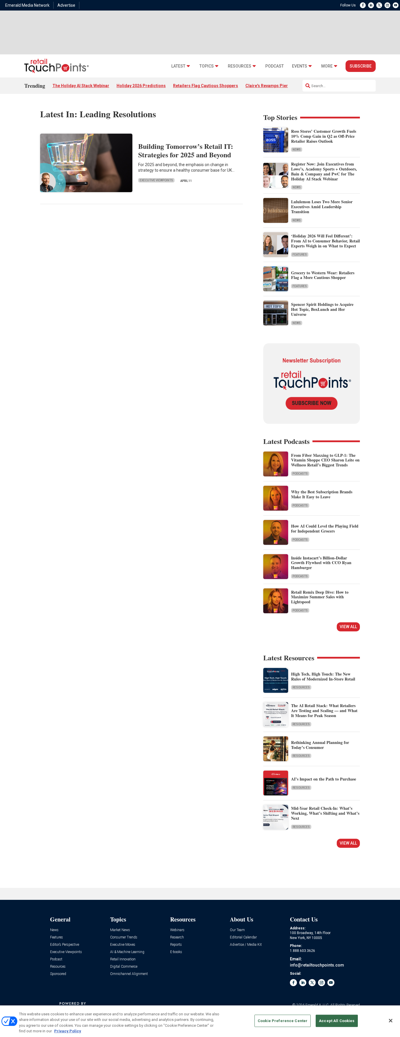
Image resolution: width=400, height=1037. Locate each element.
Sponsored (58, 974)
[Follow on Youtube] (396, 5)
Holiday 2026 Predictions (141, 85)
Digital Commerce (123, 967)
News (297, 149)
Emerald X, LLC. (317, 1005)
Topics (206, 66)
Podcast (274, 66)
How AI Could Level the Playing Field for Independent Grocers (324, 528)
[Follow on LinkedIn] (371, 5)
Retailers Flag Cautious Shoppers (205, 85)
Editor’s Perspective (64, 945)
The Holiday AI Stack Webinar (80, 85)
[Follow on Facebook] (363, 5)
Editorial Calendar (243, 937)
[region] (200, 1021)
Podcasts (300, 473)
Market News (120, 930)
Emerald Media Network (27, 5)
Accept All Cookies (336, 1021)
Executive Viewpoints (156, 180)
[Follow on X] (379, 5)
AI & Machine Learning (127, 952)
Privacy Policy (67, 1031)
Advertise (66, 5)
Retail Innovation (123, 959)
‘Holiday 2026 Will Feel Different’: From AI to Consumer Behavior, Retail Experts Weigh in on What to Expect (325, 241)
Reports (176, 945)
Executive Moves (122, 945)
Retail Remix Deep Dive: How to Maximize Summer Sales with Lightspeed (319, 597)
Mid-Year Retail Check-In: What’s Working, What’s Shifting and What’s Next (325, 813)
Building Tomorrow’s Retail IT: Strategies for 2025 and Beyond (185, 150)
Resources (239, 66)
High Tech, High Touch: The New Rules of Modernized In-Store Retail (323, 676)
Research (177, 937)
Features (300, 254)
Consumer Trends (123, 937)
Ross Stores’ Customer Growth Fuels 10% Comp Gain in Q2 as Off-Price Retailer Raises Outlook (323, 136)
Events (299, 66)
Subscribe (361, 66)
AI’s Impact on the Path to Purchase (323, 779)
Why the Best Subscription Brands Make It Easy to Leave (321, 494)
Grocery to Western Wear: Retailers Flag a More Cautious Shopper (322, 275)
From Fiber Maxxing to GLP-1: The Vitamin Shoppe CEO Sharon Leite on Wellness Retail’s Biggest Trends (325, 460)
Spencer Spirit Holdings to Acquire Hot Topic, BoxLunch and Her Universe (322, 309)
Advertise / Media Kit (246, 945)
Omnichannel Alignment (129, 974)
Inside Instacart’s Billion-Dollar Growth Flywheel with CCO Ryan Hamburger (321, 563)
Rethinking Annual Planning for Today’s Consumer (320, 744)
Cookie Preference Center (282, 1021)
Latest (178, 66)
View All (348, 626)
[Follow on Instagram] (387, 5)
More (327, 66)
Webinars (177, 930)
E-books (176, 952)
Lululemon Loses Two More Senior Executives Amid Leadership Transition (322, 207)
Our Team (237, 930)
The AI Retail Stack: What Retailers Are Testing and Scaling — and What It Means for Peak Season (324, 710)
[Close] (390, 1020)
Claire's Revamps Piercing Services (279, 85)
